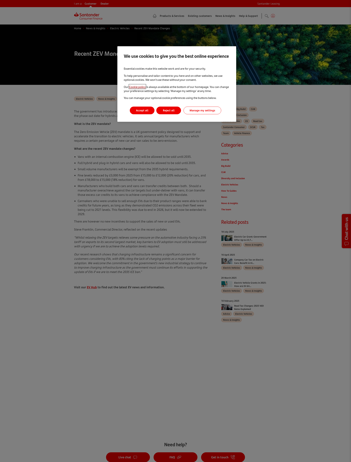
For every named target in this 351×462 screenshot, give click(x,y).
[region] (176, 84)
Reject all (169, 110)
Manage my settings (202, 110)
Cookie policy (137, 86)
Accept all (142, 110)
